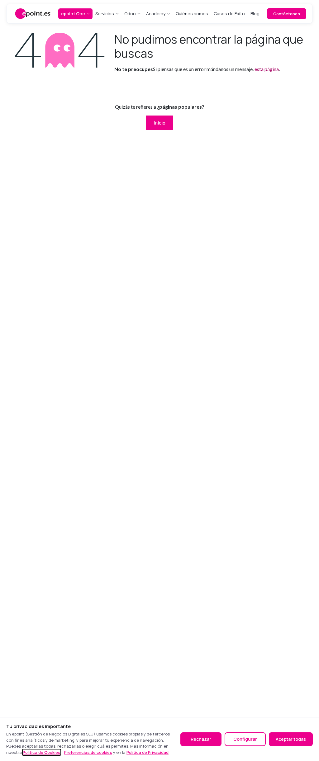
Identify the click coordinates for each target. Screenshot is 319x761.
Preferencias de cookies (88, 752)
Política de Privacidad (147, 752)
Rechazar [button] (201, 739)
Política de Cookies (41, 752)
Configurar (245, 739)
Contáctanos (286, 14)
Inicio (159, 122)
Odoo (130, 14)
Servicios (104, 14)
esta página (267, 69)
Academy (155, 14)
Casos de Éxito (229, 14)
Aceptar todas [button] (291, 739)
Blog (254, 14)
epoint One (73, 14)
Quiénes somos (192, 14)
